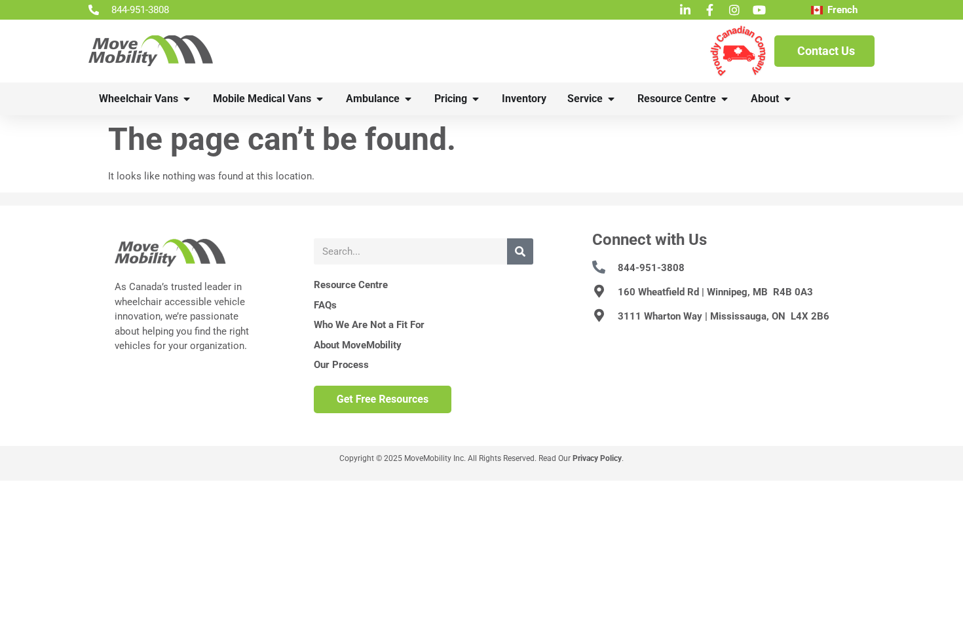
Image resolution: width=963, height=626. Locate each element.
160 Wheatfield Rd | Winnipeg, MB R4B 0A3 (715, 292)
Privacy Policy (597, 458)
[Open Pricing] (475, 99)
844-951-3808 (651, 268)
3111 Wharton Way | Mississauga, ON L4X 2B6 (723, 316)
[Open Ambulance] (408, 99)
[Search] (520, 251)
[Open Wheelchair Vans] (186, 99)
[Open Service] (611, 99)
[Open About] (787, 99)
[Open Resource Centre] (724, 99)
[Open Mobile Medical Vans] (319, 99)
